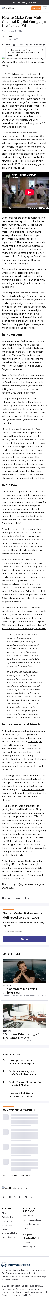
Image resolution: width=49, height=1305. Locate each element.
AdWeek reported (21, 74)
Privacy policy (8, 1292)
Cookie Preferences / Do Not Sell (17, 1295)
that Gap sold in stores (14, 126)
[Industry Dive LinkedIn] (4, 1197)
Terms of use (22, 1292)
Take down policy (38, 1292)
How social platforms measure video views (21, 1095)
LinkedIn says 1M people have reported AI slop (26, 1084)
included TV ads (21, 112)
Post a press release (21, 1175)
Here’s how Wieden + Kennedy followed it (24, 628)
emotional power (12, 562)
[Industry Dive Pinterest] (26, 1197)
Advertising (28, 1215)
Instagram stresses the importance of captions (23, 1062)
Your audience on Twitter (15, 341)
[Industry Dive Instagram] (20, 1197)
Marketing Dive (30, 1246)
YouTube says (18, 591)
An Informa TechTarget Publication (24, 3)
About (5, 1213)
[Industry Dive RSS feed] (31, 1197)
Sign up (24, 939)
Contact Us (7, 1221)
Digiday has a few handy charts (18, 509)
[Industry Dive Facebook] (9, 1197)
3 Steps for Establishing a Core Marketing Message (23, 1036)
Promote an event (31, 1224)
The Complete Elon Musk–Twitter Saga (20, 990)
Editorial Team (8, 1217)
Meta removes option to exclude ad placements (23, 1073)
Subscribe (36, 8)
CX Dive (26, 1242)
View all (6, 1175)
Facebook (27, 789)
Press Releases (9, 1237)
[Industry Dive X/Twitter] (15, 1197)
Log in (26, 1228)
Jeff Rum (8, 36)
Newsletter (7, 1225)
